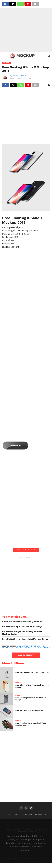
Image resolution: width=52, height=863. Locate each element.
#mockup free (22, 646)
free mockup (33, 646)
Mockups (28, 815)
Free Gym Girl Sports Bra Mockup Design (22, 626)
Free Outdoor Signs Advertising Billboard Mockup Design (22, 632)
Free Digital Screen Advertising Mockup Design (25, 639)
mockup (12, 648)
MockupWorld (40, 815)
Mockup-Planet (19, 76)
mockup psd (32, 648)
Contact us (18, 815)
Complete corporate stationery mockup (22, 621)
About (8, 815)
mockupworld (44, 648)
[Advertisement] (26, 26)
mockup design (21, 648)
